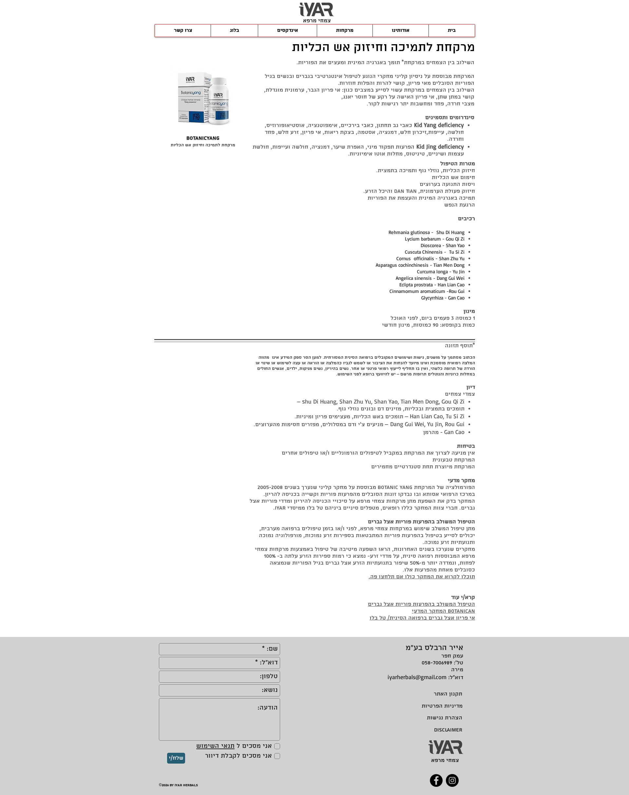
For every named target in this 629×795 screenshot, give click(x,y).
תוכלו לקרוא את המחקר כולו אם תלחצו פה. (422, 576)
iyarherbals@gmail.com (417, 676)
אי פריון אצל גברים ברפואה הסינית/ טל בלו (422, 618)
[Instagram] (452, 780)
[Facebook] (436, 780)
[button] (203, 109)
